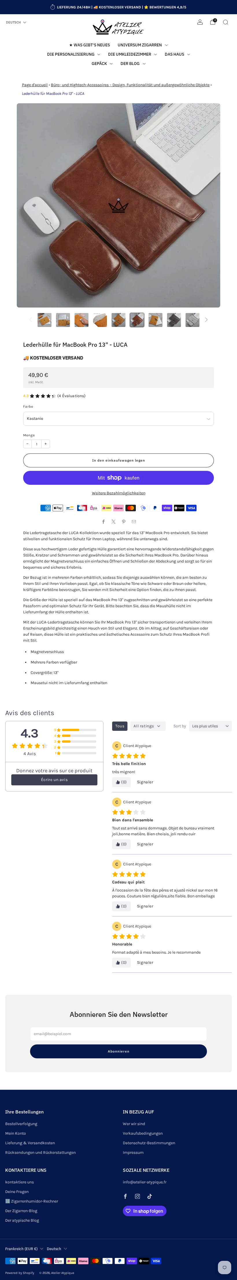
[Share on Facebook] (103, 521)
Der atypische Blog (22, 1220)
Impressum (133, 1152)
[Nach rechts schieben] (206, 320)
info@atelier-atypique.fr (144, 1182)
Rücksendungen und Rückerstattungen (40, 1152)
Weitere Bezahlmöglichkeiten (118, 493)
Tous (119, 726)
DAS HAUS (174, 54)
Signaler (145, 782)
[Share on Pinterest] (124, 521)
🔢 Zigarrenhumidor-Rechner (31, 1201)
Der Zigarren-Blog (21, 1210)
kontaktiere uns (19, 1182)
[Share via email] (134, 521)
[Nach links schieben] (30, 320)
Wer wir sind (134, 1123)
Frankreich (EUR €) (21, 1248)
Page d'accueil (35, 84)
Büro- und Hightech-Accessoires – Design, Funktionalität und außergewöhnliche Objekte (130, 84)
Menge (29, 435)
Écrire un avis (54, 779)
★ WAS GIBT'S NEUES (89, 45)
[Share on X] (113, 521)
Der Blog (130, 63)
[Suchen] (225, 22)
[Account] (200, 22)
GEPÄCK (99, 63)
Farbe (28, 406)
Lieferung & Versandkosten (30, 1142)
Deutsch (13, 22)
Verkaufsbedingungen (143, 1133)
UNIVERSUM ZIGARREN (140, 45)
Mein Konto (15, 1133)
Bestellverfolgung (21, 1123)
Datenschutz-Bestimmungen (149, 1142)
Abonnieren (118, 1051)
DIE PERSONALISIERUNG (71, 54)
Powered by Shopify (19, 1273)
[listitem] (118, 7)
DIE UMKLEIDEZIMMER (129, 54)
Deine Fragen (17, 1191)
